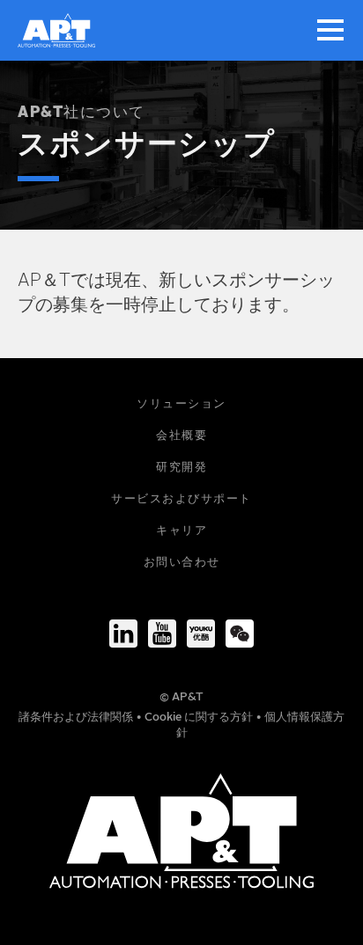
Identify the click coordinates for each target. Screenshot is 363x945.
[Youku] (201, 633)
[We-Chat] (240, 633)
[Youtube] (162, 633)
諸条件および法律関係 (77, 717)
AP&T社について (81, 113)
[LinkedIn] (123, 633)
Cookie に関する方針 (200, 717)
